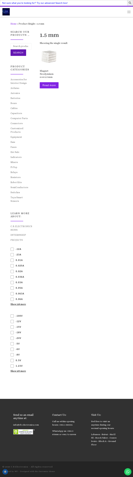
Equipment (16, 137)
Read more (49, 85)
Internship (18, 235)
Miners (14, 162)
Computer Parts (19, 118)
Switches (15, 192)
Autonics (15, 93)
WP (16, 471)
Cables (14, 108)
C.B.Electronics (19, 466)
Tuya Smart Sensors (17, 199)
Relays (14, 172)
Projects (17, 240)
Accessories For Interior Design (19, 81)
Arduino (15, 88)
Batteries (15, 98)
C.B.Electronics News (21, 228)
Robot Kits (16, 182)
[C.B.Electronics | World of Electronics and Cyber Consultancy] (6, 11)
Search (18, 52)
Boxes (14, 103)
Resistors (16, 177)
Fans (13, 142)
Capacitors (16, 113)
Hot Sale (15, 152)
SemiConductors (19, 187)
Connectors (17, 123)
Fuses (14, 147)
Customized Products (17, 130)
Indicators (16, 157)
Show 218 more (18, 304)
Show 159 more (18, 371)
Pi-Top (14, 167)
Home (14, 23)
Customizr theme (47, 471)
